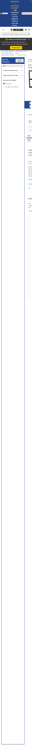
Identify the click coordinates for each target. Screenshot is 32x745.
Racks (16, 53)
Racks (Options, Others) (7, 55)
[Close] (29, 39)
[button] (16, 48)
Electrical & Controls (21, 51)
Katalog (29, 138)
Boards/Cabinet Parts (7, 53)
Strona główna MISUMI (7, 51)
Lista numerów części (28, 138)
